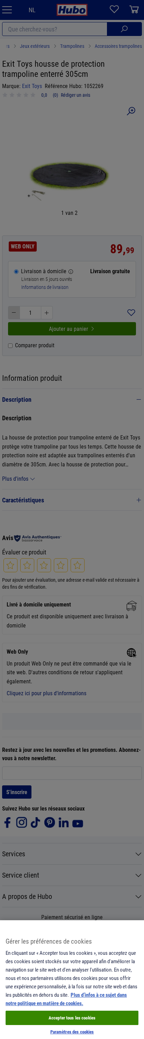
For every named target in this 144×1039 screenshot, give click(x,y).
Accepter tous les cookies (72, 1018)
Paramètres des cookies (72, 1032)
